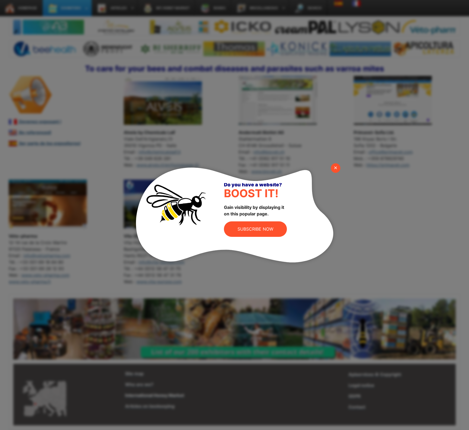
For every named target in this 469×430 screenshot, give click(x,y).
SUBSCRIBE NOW (255, 229)
